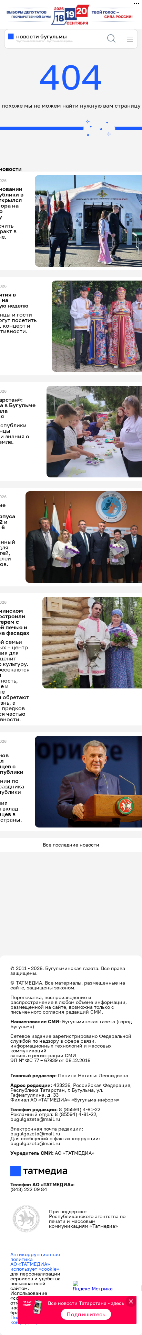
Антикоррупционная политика (35, 1256)
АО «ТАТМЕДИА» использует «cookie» (34, 1266)
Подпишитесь (86, 1314)
